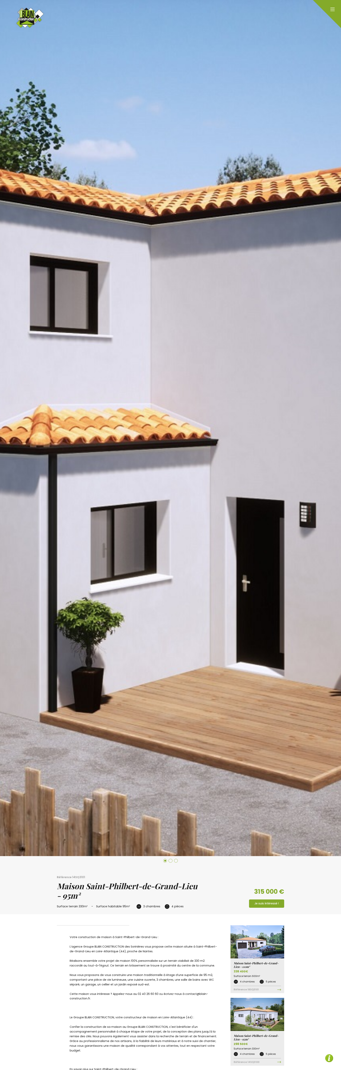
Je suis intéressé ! (266, 903)
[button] (165, 861)
